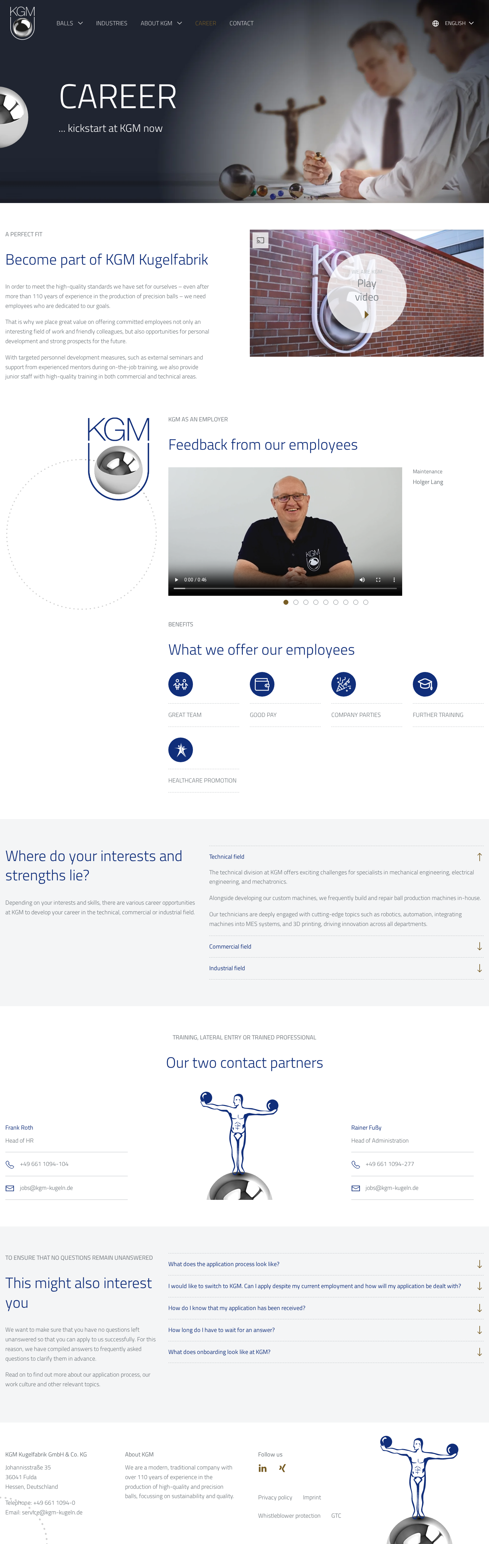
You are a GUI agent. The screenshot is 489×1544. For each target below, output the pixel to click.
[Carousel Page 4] (315, 602)
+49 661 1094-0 (54, 1502)
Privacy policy (275, 1497)
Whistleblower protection (289, 1515)
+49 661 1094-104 (44, 1163)
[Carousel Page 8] (355, 602)
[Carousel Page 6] (335, 602)
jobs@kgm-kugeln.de (46, 1187)
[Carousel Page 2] (295, 602)
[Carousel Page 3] (305, 602)
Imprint (312, 1497)
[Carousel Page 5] (325, 602)
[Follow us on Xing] (282, 1468)
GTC (336, 1515)
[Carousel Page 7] (345, 602)
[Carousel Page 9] (365, 602)
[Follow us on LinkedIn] (262, 1468)
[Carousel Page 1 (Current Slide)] (285, 602)
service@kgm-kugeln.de (52, 1512)
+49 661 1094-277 (390, 1163)
